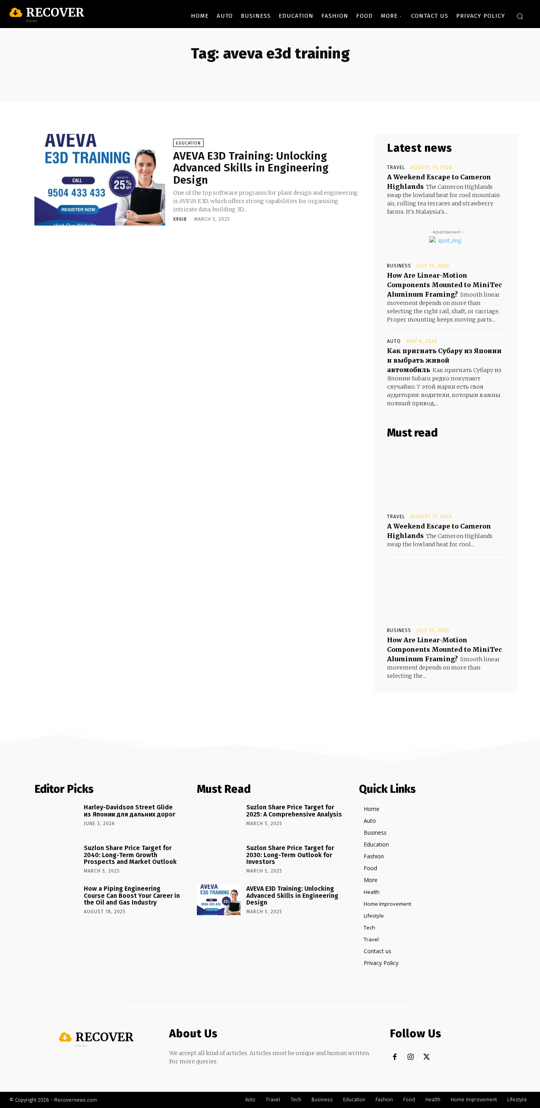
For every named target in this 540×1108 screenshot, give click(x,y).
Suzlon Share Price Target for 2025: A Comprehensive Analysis (294, 810)
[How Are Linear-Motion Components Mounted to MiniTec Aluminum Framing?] (446, 590)
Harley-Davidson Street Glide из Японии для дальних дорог (130, 810)
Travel (396, 167)
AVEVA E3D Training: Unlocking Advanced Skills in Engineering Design (251, 168)
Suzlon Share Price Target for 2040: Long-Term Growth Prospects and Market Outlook (130, 854)
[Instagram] (410, 1057)
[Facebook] (395, 1057)
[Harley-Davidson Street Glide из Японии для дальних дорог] (56, 818)
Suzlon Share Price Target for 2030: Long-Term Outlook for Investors (290, 854)
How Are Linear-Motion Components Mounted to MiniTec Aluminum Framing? (444, 284)
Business (399, 265)
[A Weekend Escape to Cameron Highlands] (446, 476)
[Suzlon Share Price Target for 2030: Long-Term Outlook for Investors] (219, 859)
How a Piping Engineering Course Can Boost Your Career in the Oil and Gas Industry (132, 895)
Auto (394, 341)
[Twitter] (426, 1057)
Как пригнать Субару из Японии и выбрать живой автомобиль (444, 360)
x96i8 (180, 219)
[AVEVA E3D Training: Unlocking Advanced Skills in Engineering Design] (99, 180)
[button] (520, 16)
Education (188, 143)
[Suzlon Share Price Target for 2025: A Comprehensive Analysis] (219, 818)
